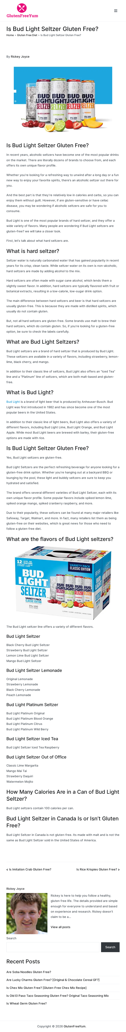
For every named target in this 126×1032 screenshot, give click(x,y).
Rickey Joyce (20, 56)
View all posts (60, 927)
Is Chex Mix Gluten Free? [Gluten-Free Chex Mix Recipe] (46, 988)
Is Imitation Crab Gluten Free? (30, 869)
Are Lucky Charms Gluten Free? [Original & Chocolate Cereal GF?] (53, 980)
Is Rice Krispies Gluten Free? (96, 869)
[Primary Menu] (115, 11)
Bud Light (13, 401)
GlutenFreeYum (74, 1026)
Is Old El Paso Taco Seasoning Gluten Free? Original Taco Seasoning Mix (57, 995)
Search (11, 938)
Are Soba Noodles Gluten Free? (28, 972)
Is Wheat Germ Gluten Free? (26, 1003)
